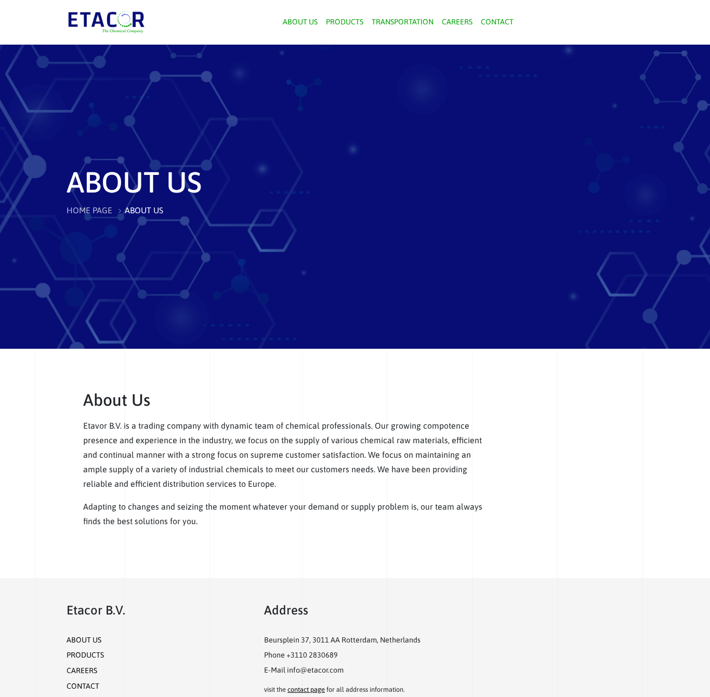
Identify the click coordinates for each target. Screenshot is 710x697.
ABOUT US (300, 22)
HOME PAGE (89, 210)
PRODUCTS (344, 22)
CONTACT (497, 22)
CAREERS (457, 22)
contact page (306, 689)
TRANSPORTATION (402, 22)
